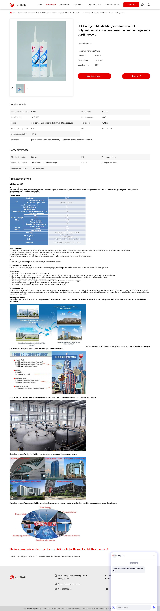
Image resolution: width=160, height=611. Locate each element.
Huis (40, 5)
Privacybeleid (29, 608)
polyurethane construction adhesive (64, 556)
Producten (22, 13)
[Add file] (113, 607)
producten (51, 5)
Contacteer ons (111, 5)
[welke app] (108, 589)
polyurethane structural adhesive (35, 556)
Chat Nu (134, 76)
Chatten (131, 5)
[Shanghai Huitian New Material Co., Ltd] (18, 5)
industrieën (65, 5)
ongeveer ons (94, 5)
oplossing (78, 5)
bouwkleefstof (33, 13)
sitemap (38, 608)
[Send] (154, 607)
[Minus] (154, 555)
